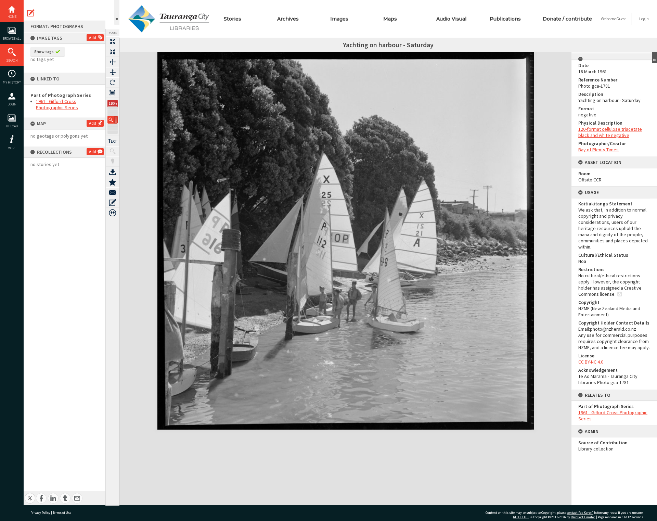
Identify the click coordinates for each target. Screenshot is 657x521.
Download (112, 172)
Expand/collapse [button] (654, 57)
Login (12, 104)
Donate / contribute (567, 19)
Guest (621, 18)
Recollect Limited (583, 517)
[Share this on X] (30, 494)
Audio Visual (451, 19)
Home (12, 16)
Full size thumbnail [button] (112, 41)
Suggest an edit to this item (31, 13)
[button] (112, 120)
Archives (288, 19)
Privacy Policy (40, 512)
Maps (390, 19)
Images (339, 19)
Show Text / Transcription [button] (112, 141)
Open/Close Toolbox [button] (116, 12)
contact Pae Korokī (580, 512)
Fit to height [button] (112, 72)
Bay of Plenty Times (598, 150)
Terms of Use (62, 512)
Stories (232, 19)
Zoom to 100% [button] (112, 93)
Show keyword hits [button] (112, 151)
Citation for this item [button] (112, 213)
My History (12, 82)
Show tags (44, 51)
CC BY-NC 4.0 (590, 362)
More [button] (12, 148)
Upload (12, 126)
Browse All (12, 38)
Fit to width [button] (112, 62)
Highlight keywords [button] (112, 161)
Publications (505, 19)
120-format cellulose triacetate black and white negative (610, 132)
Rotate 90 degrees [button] (112, 82)
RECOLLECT (521, 517)
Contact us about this (112, 192)
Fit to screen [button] (112, 52)
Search (12, 60)
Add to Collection (112, 182)
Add (92, 37)
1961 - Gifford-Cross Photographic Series (57, 104)
